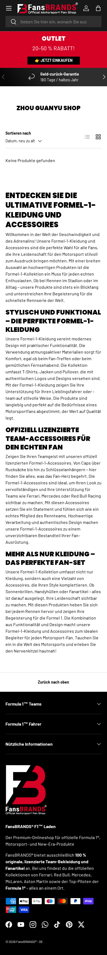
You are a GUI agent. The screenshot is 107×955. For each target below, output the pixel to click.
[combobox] (53, 21)
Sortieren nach (18, 133)
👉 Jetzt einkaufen (53, 60)
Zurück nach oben (53, 682)
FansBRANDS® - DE (29, 941)
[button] (98, 8)
